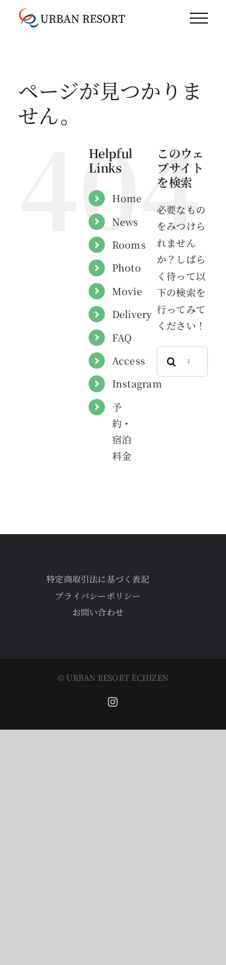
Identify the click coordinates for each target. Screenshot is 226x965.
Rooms (129, 245)
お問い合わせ (98, 612)
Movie (127, 291)
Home (127, 198)
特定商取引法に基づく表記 (97, 579)
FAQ (122, 338)
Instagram (137, 383)
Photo (126, 268)
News (125, 222)
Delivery (132, 314)
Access (128, 361)
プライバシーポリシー (97, 596)
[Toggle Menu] (199, 18)
